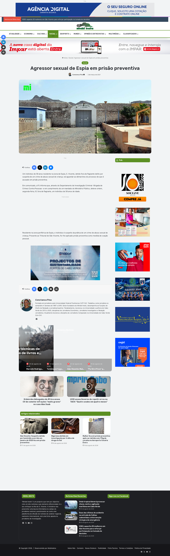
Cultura (41, 34)
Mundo (77, 34)
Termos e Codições (126, 548)
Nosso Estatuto (90, 548)
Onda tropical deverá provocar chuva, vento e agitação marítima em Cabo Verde (92, 504)
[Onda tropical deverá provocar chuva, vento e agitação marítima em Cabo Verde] (71, 504)
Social (52, 34)
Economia (28, 34)
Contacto (80, 548)
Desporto (64, 34)
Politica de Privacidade (143, 548)
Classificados (130, 34)
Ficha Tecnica (112, 548)
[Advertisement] (65, 214)
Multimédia (114, 34)
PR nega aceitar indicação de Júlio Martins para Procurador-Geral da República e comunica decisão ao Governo (62, 19)
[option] (35, 365)
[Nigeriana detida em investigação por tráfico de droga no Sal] (65, 426)
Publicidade (102, 548)
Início (65, 58)
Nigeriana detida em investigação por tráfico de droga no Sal (62, 438)
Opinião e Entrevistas (94, 34)
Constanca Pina (77, 74)
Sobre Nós (71, 548)
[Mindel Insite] (85, 26)
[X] (26, 523)
